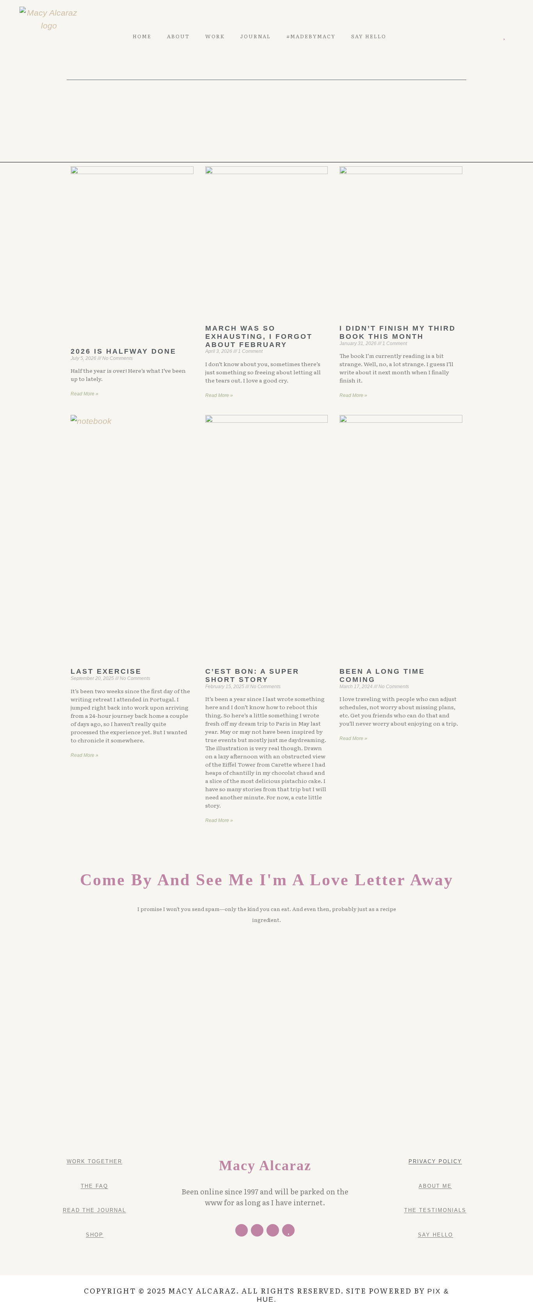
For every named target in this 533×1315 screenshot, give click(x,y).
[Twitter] (470, 36)
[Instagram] (493, 36)
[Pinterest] (481, 36)
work (215, 36)
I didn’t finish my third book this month (397, 332)
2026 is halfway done (123, 351)
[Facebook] (241, 1230)
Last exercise (106, 671)
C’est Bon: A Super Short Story (252, 675)
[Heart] (504, 36)
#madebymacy (311, 36)
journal (255, 36)
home (142, 36)
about (178, 36)
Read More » (84, 394)
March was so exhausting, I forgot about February (259, 336)
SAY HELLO (368, 36)
